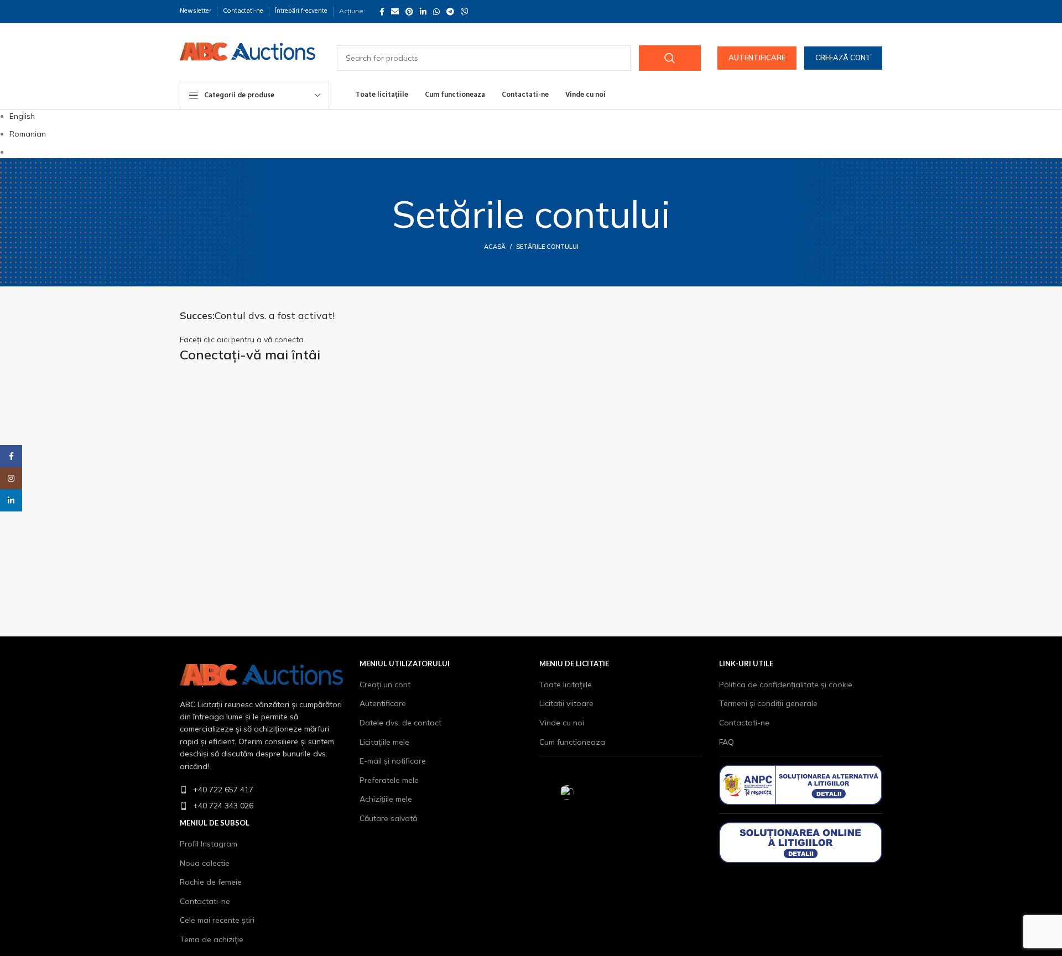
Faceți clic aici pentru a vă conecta (242, 339)
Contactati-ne (205, 901)
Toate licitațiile (565, 684)
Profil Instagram (208, 844)
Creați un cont (385, 684)
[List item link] (261, 789)
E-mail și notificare (393, 761)
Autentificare (756, 57)
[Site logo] (247, 51)
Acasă (495, 246)
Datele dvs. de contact (400, 723)
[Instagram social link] (11, 478)
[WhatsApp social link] (436, 11)
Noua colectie (205, 863)
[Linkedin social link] (423, 11)
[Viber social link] (464, 11)
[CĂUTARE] (670, 58)
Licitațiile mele (384, 742)
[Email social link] (395, 11)
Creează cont (843, 57)
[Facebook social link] (382, 11)
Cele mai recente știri (217, 920)
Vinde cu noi (561, 723)
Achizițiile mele (386, 799)
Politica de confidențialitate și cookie (785, 684)
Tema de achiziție (211, 939)
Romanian (27, 134)
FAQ (726, 742)
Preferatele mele (389, 780)
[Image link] (261, 675)
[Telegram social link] (450, 11)
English (22, 116)
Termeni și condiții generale (768, 703)
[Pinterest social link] (409, 11)
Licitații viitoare (566, 703)
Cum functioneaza (572, 742)
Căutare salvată (388, 818)
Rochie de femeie (211, 882)
